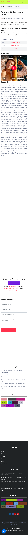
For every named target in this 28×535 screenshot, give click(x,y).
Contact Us (14, 528)
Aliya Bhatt (10, 405)
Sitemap (21, 530)
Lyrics (20, 402)
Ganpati (4, 402)
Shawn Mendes (14, 46)
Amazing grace (11, 506)
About (8, 528)
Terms (10, 530)
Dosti (3, 506)
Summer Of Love (15, 42)
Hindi (2, 453)
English (2, 461)
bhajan (17, 405)
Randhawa (9, 503)
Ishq (10, 402)
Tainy (21, 46)
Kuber (3, 405)
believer (20, 500)
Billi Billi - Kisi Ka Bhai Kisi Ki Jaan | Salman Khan (13, 383)
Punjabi (3, 456)
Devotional (3, 464)
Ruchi (3, 18)
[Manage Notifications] (4, 531)
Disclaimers (15, 530)
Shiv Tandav (22, 503)
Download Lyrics (14, 283)
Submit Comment (8, 330)
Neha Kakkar (12, 399)
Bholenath (20, 506)
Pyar (3, 503)
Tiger (3, 500)
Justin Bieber (21, 399)
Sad (16, 503)
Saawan (4, 399)
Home (2, 6)
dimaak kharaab (11, 500)
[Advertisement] (14, 217)
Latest (15, 402)
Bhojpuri (3, 459)
